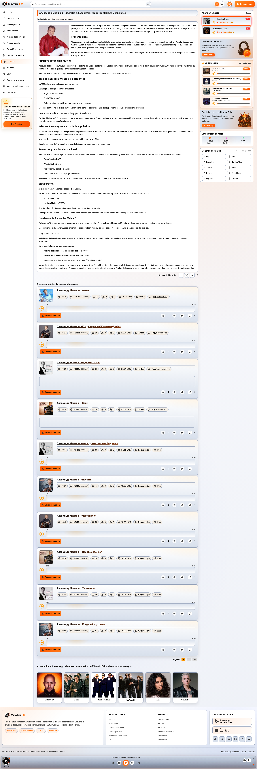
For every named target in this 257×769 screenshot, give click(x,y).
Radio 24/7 (11, 731)
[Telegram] (222, 739)
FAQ (110, 740)
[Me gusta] (163, 316)
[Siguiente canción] (132, 763)
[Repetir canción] (113, 763)
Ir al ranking (208, 125)
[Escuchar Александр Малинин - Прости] (41, 497)
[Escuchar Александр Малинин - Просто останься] (41, 570)
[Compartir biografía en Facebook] (181, 275)
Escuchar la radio (225, 23)
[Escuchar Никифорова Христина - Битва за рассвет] (213, 103)
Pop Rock (209, 178)
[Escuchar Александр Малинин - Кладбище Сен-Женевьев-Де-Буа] (41, 344)
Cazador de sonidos (220, 29)
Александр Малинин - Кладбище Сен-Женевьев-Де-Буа (89, 326)
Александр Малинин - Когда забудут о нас (81, 624)
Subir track (208, 55)
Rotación (53, 731)
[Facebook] (242, 739)
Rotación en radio (116, 728)
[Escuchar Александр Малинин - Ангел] (41, 308)
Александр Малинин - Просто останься (79, 551)
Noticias (161, 728)
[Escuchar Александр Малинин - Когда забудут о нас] (41, 642)
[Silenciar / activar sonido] (245, 760)
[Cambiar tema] (219, 4)
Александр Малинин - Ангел (73, 290)
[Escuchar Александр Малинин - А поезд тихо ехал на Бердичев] (41, 461)
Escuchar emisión (225, 32)
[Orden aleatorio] (138, 763)
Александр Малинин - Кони (72, 403)
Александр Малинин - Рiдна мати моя (78, 362)
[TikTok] (215, 739)
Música (112, 720)
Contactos (162, 740)
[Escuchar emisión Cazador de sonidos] (213, 32)
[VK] (249, 739)
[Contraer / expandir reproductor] (252, 759)
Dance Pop (210, 162)
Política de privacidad (230, 751)
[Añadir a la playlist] (190, 316)
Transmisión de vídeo (118, 736)
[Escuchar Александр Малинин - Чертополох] (41, 534)
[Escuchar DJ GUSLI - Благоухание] (213, 73)
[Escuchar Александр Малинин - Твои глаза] (41, 606)
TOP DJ (40, 731)
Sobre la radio (163, 720)
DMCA (243, 751)
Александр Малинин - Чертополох (76, 515)
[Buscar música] (148, 4)
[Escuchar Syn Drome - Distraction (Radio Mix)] (213, 93)
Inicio (39, 19)
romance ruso (98, 178)
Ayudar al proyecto (166, 732)
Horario (161, 724)
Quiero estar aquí (244, 63)
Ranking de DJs (115, 732)
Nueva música (27, 731)
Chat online (162, 736)
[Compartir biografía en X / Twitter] (186, 275)
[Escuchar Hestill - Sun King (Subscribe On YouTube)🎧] (213, 83)
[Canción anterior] (119, 763)
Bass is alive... (223, 19)
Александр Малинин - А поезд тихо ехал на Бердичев (87, 443)
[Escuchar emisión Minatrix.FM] (214, 22)
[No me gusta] (174, 316)
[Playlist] (249, 760)
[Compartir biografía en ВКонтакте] (192, 275)
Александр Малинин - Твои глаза (76, 588)
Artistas (46, 19)
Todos (248, 13)
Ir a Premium (16, 124)
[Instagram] (235, 739)
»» (195, 659)
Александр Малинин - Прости (74, 479)
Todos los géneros (243, 151)
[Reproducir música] (126, 763)
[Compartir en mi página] (182, 316)
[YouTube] (229, 739)
